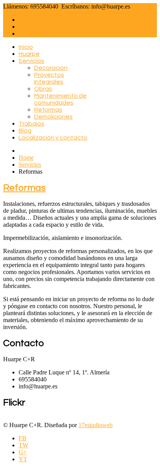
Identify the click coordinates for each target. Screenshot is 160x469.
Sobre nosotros (37, 19)
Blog (25, 131)
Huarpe (29, 54)
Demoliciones (53, 117)
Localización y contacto (53, 137)
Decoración (51, 68)
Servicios (30, 26)
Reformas (48, 110)
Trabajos (31, 124)
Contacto (30, 33)
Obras (43, 89)
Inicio (26, 47)
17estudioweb (95, 425)
